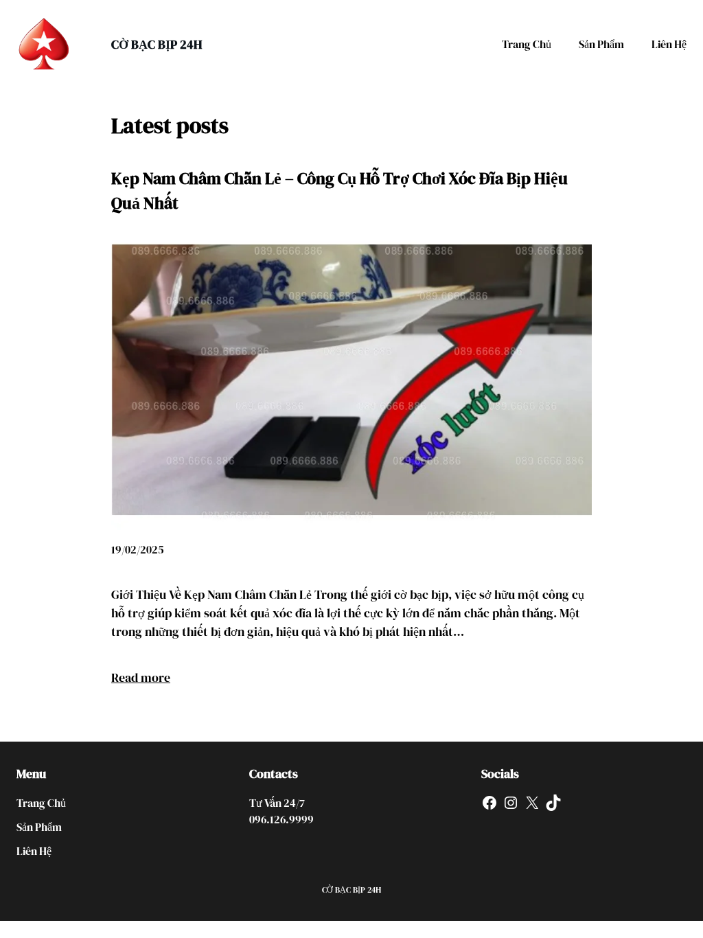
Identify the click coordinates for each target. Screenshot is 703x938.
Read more (140, 677)
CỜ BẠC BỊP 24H (156, 44)
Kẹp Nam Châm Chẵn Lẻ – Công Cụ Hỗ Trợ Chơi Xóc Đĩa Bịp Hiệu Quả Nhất (339, 190)
